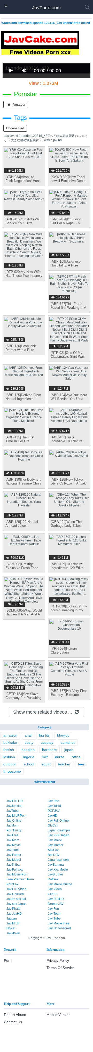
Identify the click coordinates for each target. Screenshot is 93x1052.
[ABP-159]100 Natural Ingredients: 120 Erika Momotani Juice (67, 568)
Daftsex (53, 879)
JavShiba (13, 864)
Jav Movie (55, 840)
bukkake (10, 742)
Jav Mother (55, 845)
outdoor (9, 764)
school (29, 764)
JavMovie (13, 933)
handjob (28, 750)
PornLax (12, 884)
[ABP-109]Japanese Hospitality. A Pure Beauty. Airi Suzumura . (68, 265)
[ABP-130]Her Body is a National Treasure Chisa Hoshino (23, 483)
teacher (64, 764)
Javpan (11, 918)
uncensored (15, 128)
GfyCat (52, 825)
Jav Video (55, 889)
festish (8, 750)
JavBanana (56, 864)
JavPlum (12, 850)
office (76, 757)
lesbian (9, 757)
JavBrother (55, 874)
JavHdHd (54, 806)
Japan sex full (16, 899)
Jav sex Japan (16, 904)
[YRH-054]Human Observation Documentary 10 (64, 652)
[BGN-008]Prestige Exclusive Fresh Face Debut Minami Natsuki (21, 568)
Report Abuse (15, 1015)
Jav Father (13, 855)
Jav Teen (54, 913)
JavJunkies (14, 806)
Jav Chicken (15, 894)
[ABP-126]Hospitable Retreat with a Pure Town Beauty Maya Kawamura (21, 352)
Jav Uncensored (59, 928)
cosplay (47, 742)
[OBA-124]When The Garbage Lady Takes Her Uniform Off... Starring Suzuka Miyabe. (69, 527)
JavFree (53, 801)
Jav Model (13, 860)
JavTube (12, 811)
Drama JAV (56, 904)
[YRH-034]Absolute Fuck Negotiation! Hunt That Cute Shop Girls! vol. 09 (22, 182)
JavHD (52, 815)
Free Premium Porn (20, 879)
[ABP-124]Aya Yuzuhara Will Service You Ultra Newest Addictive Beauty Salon (69, 400)
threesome (12, 771)
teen (81, 764)
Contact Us (13, 1022)
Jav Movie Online (60, 884)
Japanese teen (58, 860)
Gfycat (10, 928)
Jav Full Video (16, 889)
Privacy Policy (58, 960)
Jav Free (12, 835)
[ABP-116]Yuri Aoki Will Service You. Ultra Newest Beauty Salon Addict (22, 225)
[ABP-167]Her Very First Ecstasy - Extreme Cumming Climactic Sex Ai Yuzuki (69, 696)
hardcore (49, 750)
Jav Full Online (58, 820)
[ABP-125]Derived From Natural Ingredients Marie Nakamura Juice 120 (23, 400)
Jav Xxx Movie (58, 869)
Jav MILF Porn (16, 815)
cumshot (68, 742)
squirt (46, 764)
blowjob (63, 735)
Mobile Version (59, 1015)
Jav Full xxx (14, 869)
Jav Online (13, 820)
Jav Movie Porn (17, 874)
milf (45, 757)
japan (68, 750)
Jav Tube (54, 918)
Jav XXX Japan (58, 835)
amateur (18, 104)
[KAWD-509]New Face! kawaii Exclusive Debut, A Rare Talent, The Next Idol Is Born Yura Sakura (69, 182)
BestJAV (53, 855)
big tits (44, 735)
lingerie (28, 757)
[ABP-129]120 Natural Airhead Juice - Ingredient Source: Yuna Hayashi (23, 527)
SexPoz (53, 850)
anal (28, 735)
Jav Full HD (14, 801)
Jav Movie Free (58, 923)
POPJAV (54, 811)
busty (29, 742)
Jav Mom (12, 840)
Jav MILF (12, 923)
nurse (59, 757)
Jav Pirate (13, 909)
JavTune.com (46, 7)
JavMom (12, 825)
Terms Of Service (61, 968)
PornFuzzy (13, 830)
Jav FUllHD (56, 899)
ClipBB (53, 894)
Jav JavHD (14, 913)
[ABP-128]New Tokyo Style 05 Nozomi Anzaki (69, 481)
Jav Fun (53, 909)
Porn (8, 960)
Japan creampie (59, 830)
